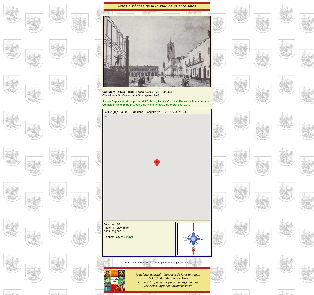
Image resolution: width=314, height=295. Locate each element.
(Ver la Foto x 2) (111, 95)
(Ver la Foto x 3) (131, 95)
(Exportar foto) (150, 95)
